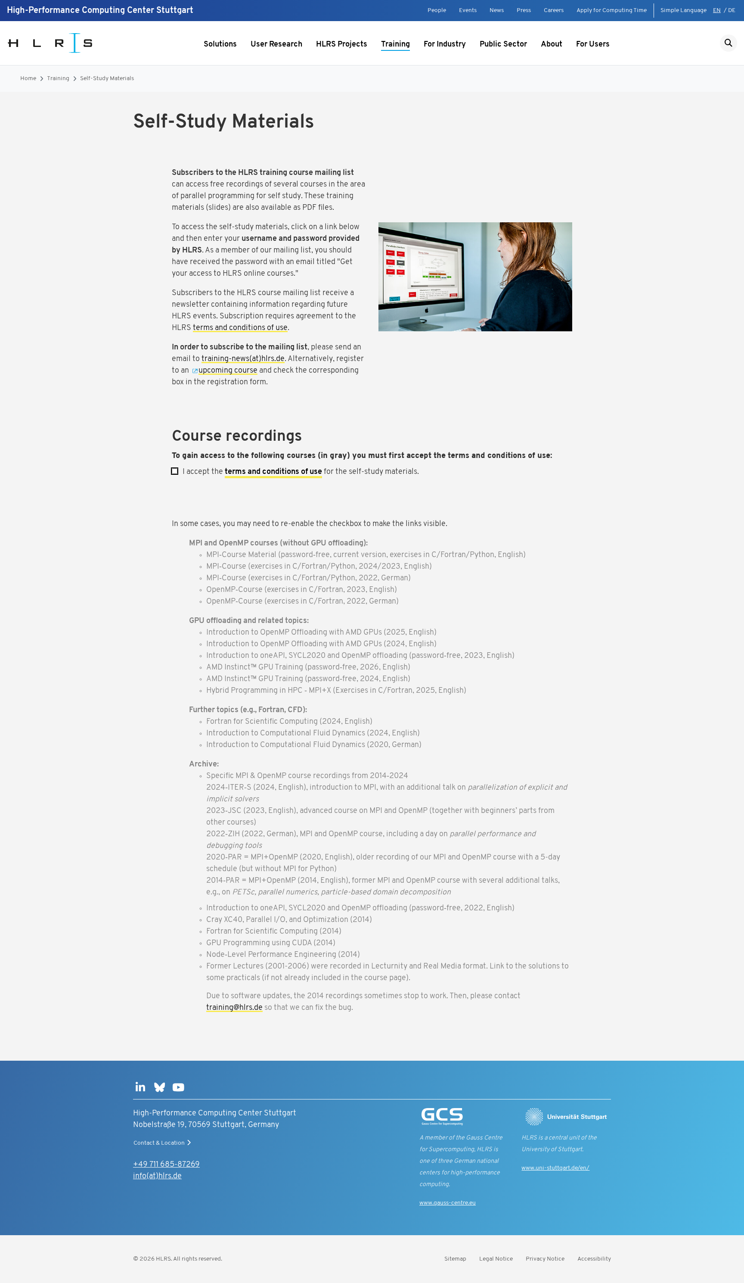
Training (395, 45)
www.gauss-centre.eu (447, 1203)
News (497, 10)
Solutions (220, 45)
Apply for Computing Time (612, 10)
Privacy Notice (545, 1259)
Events (468, 10)
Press (524, 10)
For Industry (445, 45)
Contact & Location (159, 1143)
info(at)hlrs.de (157, 1176)
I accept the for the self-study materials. (298, 472)
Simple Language (683, 10)
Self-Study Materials (107, 78)
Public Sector (503, 45)
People (437, 10)
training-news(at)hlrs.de (243, 359)
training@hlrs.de (234, 1008)
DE (731, 10)
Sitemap (455, 1259)
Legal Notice (496, 1259)
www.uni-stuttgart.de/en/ (555, 1168)
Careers (554, 10)
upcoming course (227, 371)
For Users (593, 45)
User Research (276, 45)
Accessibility (594, 1259)
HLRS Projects (341, 45)
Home (28, 78)
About (551, 45)
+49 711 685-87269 (166, 1165)
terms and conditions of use (240, 328)
